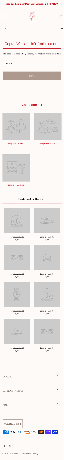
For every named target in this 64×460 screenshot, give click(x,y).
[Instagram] (10, 446)
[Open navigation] (10, 15)
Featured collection (32, 199)
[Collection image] (16, 139)
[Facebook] (4, 446)
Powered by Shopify (30, 454)
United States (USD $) (13, 424)
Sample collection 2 (48, 143)
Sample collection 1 (16, 143)
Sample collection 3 (16, 185)
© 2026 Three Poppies (11, 454)
